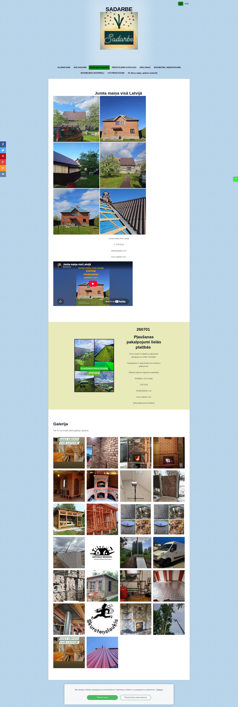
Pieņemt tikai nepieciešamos (135, 697)
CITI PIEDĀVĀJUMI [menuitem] (116, 73)
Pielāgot (159, 690)
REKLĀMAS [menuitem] (145, 67)
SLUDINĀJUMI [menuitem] (63, 67)
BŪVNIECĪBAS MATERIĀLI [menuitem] (92, 73)
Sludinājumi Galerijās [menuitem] (99, 67)
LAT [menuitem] (180, 3)
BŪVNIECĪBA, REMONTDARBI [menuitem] (167, 67)
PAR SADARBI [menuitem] (80, 67)
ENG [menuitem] (187, 3)
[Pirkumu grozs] (235, 179)
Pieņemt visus (102, 697)
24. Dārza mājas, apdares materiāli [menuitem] (142, 73)
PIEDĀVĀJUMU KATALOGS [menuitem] (124, 67)
